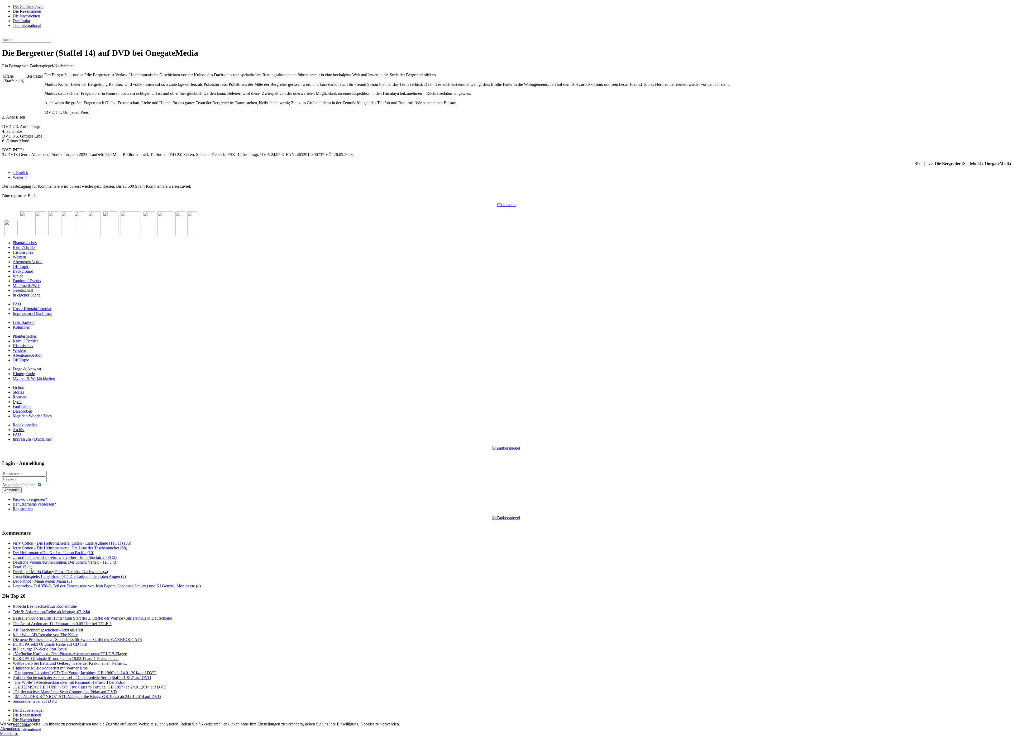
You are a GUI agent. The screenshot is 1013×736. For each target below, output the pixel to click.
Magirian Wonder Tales (32, 416)
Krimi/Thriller (24, 247)
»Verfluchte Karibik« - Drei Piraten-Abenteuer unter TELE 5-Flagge (70, 654)
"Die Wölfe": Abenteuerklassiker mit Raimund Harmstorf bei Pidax (69, 682)
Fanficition (22, 406)
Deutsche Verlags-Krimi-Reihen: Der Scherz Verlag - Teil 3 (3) (65, 562)
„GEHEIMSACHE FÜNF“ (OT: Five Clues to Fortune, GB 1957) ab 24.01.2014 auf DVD (89, 687)
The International (27, 25)
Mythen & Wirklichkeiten (34, 378)
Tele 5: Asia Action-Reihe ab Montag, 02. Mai (51, 612)
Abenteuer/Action (27, 262)
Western (19, 257)
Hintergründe (24, 373)
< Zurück (20, 172)
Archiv (18, 429)
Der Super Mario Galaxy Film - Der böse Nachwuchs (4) (60, 571)
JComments (506, 204)
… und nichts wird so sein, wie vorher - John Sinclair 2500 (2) (65, 557)
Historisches (23, 252)
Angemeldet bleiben (19, 485)
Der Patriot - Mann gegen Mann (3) (42, 581)
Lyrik (17, 401)
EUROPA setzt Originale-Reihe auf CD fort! (50, 644)
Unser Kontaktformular (32, 308)
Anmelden (12, 490)
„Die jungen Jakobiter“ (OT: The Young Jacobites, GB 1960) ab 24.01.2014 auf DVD (84, 673)
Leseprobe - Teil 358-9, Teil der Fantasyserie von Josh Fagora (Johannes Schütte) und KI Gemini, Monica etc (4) (107, 586)
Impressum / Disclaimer (32, 313)
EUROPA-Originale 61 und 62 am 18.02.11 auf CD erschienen (65, 658)
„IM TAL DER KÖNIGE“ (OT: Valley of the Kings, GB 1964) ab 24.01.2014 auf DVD (87, 696)
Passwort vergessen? (30, 499)
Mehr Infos (9, 733)
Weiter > (20, 177)
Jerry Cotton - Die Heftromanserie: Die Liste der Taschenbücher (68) (70, 548)
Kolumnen (21, 327)
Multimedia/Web (26, 285)
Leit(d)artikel (23, 322)
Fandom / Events (27, 281)
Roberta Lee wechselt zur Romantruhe (45, 606)
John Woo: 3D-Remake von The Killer (45, 635)
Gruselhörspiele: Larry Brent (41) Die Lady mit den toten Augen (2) (69, 576)
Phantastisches (25, 242)
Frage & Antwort (27, 369)
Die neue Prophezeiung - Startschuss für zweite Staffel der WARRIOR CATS (77, 639)
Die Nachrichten (26, 16)
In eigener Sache (26, 295)
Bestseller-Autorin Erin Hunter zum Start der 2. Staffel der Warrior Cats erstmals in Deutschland (92, 618)
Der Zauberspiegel (28, 6)
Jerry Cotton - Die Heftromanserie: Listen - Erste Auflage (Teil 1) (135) (72, 543)
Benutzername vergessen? (34, 504)
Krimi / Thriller (25, 341)
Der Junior (21, 20)
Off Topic (21, 266)
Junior (18, 276)
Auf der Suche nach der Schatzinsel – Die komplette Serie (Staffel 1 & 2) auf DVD (82, 677)
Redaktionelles (25, 425)
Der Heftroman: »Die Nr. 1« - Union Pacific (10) (53, 552)
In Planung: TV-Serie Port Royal (40, 649)
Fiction (18, 387)
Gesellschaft (23, 290)
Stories (18, 392)
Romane (20, 397)
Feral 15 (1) (22, 567)
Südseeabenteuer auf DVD (35, 701)
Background (23, 271)
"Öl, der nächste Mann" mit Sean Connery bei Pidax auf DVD (65, 692)
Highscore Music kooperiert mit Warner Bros (50, 668)
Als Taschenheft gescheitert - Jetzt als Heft (48, 630)
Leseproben (22, 411)
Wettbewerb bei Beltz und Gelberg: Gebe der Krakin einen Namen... (70, 663)
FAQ (17, 304)
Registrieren (23, 509)
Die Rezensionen (27, 11)
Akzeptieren (10, 728)
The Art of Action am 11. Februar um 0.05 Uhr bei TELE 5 (62, 623)
